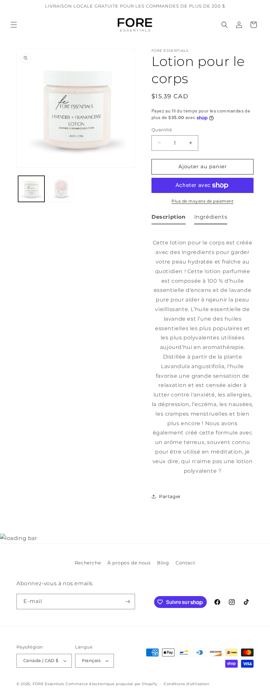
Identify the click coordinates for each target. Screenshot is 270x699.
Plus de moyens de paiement (202, 201)
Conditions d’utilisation (186, 684)
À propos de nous (129, 563)
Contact (185, 563)
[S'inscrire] (127, 601)
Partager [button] (170, 496)
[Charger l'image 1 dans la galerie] (31, 189)
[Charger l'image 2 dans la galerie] (61, 189)
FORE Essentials (49, 684)
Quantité (161, 129)
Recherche (88, 563)
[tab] (168, 218)
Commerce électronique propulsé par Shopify (111, 684)
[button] (14, 24)
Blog (163, 563)
